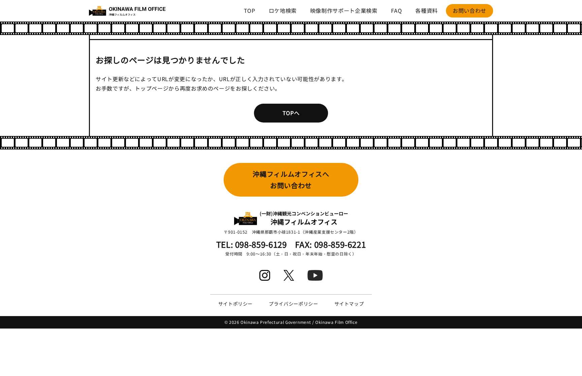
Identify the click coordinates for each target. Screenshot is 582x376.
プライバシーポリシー (293, 303)
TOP (249, 10)
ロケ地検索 (283, 10)
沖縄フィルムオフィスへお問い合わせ (291, 179)
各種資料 (426, 10)
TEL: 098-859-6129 (251, 244)
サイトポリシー (235, 303)
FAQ (396, 10)
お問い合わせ (469, 10)
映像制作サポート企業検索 (344, 10)
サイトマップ (349, 303)
